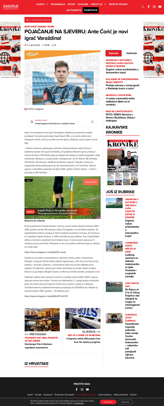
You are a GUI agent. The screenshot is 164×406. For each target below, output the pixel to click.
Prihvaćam (108, 402)
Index (97, 271)
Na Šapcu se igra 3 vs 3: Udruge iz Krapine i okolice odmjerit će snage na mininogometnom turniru (135, 296)
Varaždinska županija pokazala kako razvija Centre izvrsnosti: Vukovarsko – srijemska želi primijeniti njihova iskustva (132, 336)
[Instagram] (154, 6)
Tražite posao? (118, 4)
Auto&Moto (73, 10)
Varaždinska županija (41, 19)
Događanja (58, 4)
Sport (71, 4)
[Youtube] (159, 6)
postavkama (79, 403)
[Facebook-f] (148, 6)
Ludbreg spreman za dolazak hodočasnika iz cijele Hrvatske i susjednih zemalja (132, 259)
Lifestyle (96, 4)
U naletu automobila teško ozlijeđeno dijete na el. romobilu (120, 100)
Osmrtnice (91, 10)
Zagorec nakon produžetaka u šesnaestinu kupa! (122, 66)
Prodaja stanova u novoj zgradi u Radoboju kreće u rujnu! (122, 84)
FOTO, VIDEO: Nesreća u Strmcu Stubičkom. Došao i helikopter (120, 116)
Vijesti (40, 4)
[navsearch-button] (143, 7)
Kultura (83, 4)
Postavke (125, 402)
